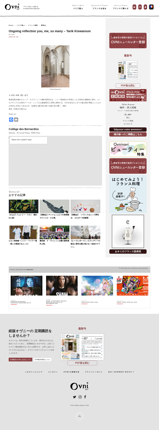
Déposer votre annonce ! (128, 129)
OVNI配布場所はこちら (42, 359)
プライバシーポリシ (94, 372)
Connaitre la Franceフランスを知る (99, 6)
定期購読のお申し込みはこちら (20, 359)
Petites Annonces (128, 107)
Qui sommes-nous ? (121, 372)
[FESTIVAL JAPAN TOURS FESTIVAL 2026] (127, 307)
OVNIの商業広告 (71, 372)
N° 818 (11, 35)
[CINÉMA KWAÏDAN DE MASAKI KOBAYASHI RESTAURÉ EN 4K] (21, 307)
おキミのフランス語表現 (128, 251)
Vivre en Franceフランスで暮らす (121, 6)
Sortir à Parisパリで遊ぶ (78, 6)
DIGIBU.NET (29, 269)
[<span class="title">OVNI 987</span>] (128, 70)
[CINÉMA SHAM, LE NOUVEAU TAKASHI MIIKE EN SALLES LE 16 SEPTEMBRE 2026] (56, 307)
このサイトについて (34, 372)
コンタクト (53, 372)
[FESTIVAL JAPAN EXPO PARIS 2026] (89, 307)
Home (11, 25)
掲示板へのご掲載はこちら (128, 134)
